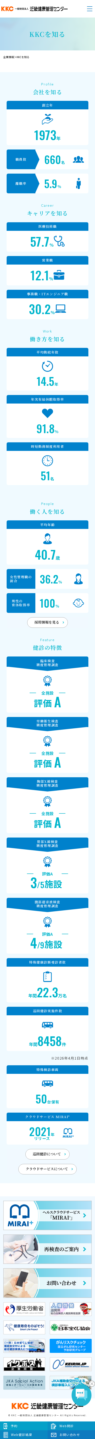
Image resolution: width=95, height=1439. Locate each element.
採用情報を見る (46, 622)
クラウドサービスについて (47, 1168)
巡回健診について (47, 1153)
